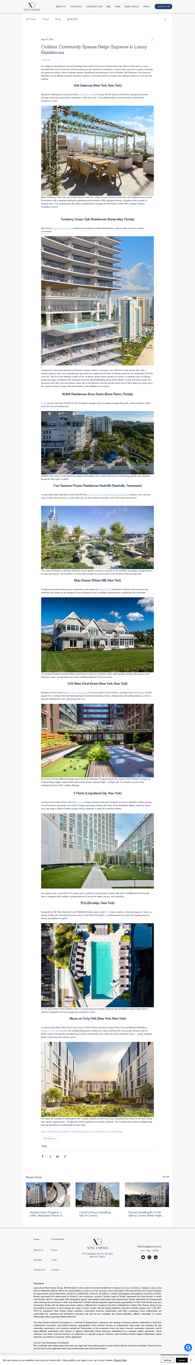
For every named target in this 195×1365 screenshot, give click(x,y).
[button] (165, 19)
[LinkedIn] (156, 1257)
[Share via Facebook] (42, 1156)
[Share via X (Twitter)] (50, 1156)
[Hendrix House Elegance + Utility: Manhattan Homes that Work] (48, 1194)
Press (46, 19)
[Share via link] (65, 1156)
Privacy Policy (120, 1360)
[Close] (191, 1360)
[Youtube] (143, 1257)
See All (165, 1176)
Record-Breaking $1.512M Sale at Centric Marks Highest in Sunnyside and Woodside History (146, 1214)
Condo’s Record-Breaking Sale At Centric (95, 1214)
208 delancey (49, 1138)
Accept (182, 1360)
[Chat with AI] (188, 1347)
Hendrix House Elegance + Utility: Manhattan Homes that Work (47, 1214)
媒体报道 (72, 19)
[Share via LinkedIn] (57, 1156)
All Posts (31, 19)
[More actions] (152, 39)
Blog (58, 19)
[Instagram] (149, 1257)
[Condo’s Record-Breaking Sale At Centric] (98, 1194)
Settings (168, 1360)
